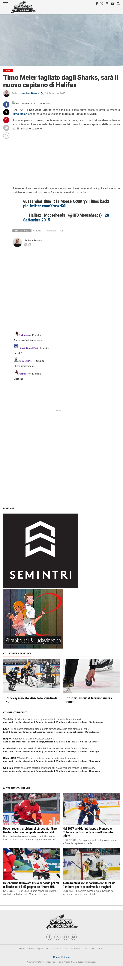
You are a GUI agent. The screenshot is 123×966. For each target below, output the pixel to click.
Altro (92, 948)
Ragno (7, 738)
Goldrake (8, 768)
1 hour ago (94, 742)
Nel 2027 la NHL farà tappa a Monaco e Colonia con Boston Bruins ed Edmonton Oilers (88, 832)
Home (22, 948)
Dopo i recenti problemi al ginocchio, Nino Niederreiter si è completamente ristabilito (30, 830)
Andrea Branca (30, 93)
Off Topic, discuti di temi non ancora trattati (89, 700)
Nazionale (56, 948)
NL (47, 948)
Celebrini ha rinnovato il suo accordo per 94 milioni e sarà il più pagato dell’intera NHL (31, 885)
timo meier (50, 230)
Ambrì (31, 948)
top (61, 230)
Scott (6, 729)
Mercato (37, 230)
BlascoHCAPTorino (14, 758)
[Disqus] (66, 286)
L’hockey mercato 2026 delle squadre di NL (31, 700)
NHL (66, 948)
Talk (85, 948)
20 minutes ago (96, 722)
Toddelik (8, 719)
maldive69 (9, 748)
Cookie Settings (61, 957)
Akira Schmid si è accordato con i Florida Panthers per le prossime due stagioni (89, 885)
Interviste (76, 948)
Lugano (39, 948)
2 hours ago (94, 761)
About (101, 948)
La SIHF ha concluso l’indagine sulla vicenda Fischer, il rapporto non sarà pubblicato (43, 732)
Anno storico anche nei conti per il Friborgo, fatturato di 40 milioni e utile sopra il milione (45, 722)
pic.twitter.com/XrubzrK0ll (45, 205)
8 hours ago (94, 771)
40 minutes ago (92, 732)
